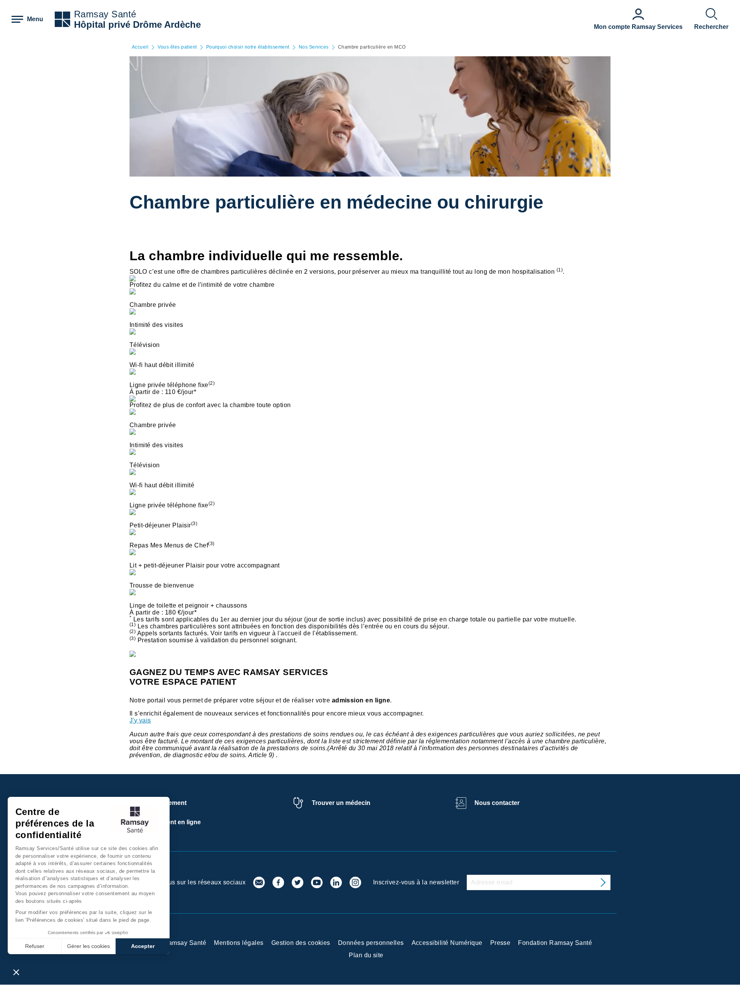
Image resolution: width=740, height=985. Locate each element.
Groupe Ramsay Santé (173, 943)
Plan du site (366, 955)
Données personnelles (371, 943)
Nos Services (314, 47)
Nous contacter (497, 803)
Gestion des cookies (300, 943)
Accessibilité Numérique (447, 943)
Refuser (34, 946)
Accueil (140, 47)
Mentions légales (239, 943)
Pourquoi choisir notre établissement (247, 47)
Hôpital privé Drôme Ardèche (137, 24)
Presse (500, 943)
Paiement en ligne (175, 822)
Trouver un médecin (341, 803)
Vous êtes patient (177, 47)
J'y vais (140, 720)
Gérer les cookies (88, 946)
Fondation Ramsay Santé (555, 943)
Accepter (143, 946)
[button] (16, 972)
